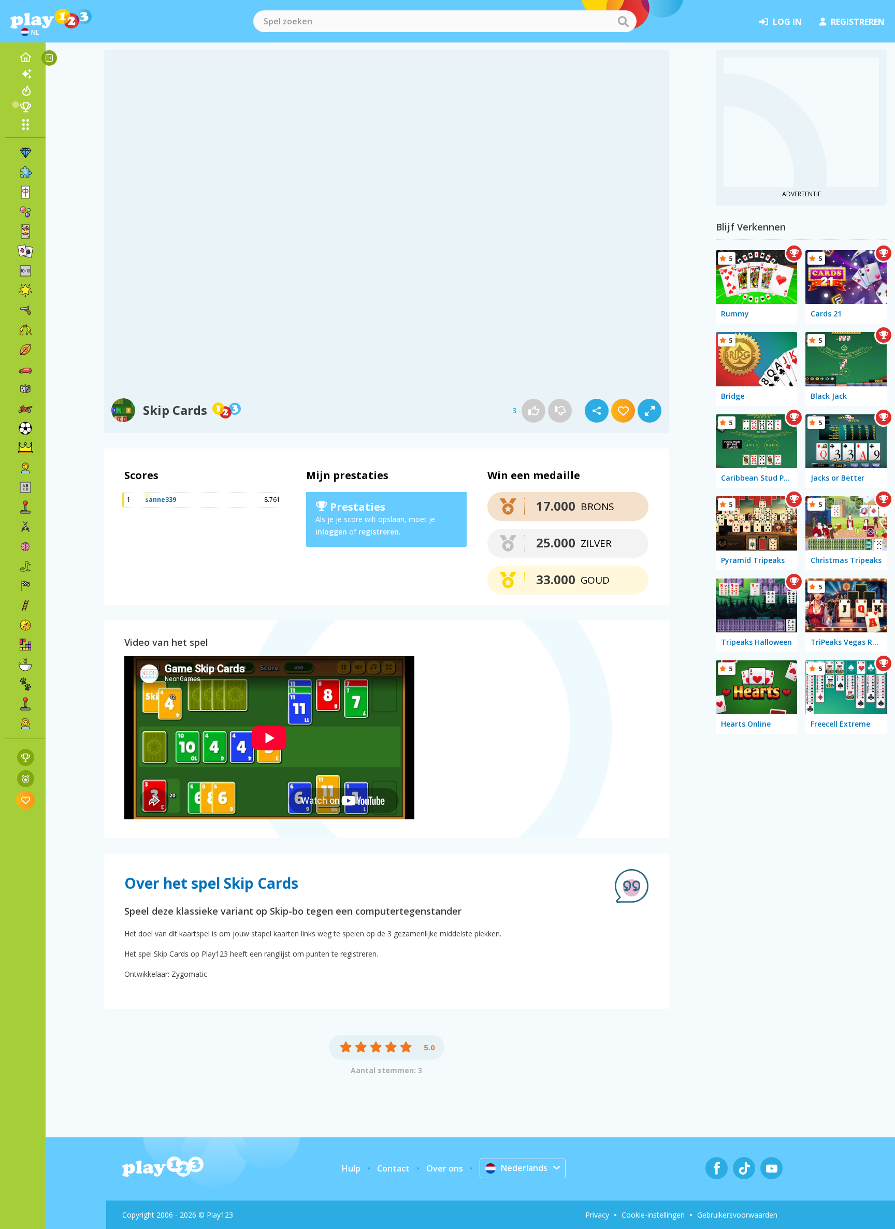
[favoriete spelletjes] (25, 799)
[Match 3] (25, 153)
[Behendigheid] (25, 605)
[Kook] (25, 664)
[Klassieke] (25, 566)
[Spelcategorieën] (25, 124)
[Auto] (25, 369)
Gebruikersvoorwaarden (737, 1215)
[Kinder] (25, 468)
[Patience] (25, 251)
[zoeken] (623, 21)
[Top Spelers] (25, 107)
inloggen (331, 532)
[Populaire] (25, 90)
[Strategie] (25, 448)
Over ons (444, 1168)
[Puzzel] (25, 172)
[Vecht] (25, 330)
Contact (393, 1168)
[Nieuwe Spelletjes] (25, 74)
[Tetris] (25, 645)
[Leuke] (25, 290)
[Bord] (25, 389)
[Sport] (25, 349)
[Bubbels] (25, 212)
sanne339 (160, 499)
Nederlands (524, 1168)
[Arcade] (25, 507)
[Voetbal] (25, 428)
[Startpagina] (25, 57)
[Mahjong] (25, 192)
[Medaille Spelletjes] (25, 778)
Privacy (597, 1215)
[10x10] (25, 271)
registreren (858, 21)
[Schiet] (25, 310)
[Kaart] (25, 231)
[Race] (25, 586)
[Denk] (25, 546)
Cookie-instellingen (653, 1215)
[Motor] (25, 408)
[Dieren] (25, 684)
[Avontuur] (25, 625)
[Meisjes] (25, 723)
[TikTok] (744, 1168)
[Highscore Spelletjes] (25, 757)
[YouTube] (771, 1168)
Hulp (351, 1168)
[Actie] (25, 527)
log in (787, 21)
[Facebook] (716, 1168)
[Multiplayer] (25, 704)
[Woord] (25, 487)
